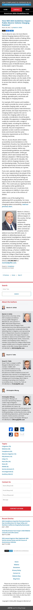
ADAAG (5, 466)
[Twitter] (16, 429)
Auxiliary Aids (7, 474)
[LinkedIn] (22, 429)
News (4, 464)
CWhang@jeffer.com (18, 419)
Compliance (11, 266)
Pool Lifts (6, 461)
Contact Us (16, 573)
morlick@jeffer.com (9, 263)
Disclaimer (16, 567)
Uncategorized (7, 471)
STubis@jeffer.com (18, 384)
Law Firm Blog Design (16, 608)
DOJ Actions (7, 456)
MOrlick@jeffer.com (18, 348)
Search (16, 294)
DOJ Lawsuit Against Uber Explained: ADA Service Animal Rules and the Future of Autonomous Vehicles (15, 540)
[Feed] (16, 434)
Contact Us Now (16, 508)
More (27, 9)
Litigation (6, 446)
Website (16, 564)
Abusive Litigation (9, 454)
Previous (6, 275)
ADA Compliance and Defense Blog (16, 4)
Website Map (16, 576)
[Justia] (11, 434)
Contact (16, 9)
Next (20, 275)
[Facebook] (11, 429)
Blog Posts (16, 579)
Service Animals (8, 469)
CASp (5, 459)
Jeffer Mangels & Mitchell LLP (22, 601)
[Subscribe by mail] (22, 434)
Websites (6, 449)
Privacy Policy (16, 570)
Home (5, 9)
